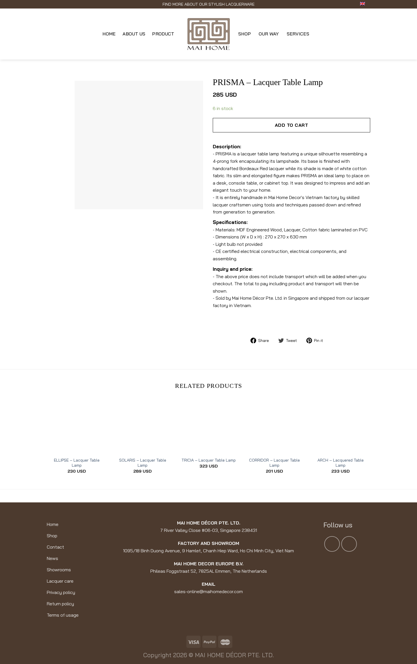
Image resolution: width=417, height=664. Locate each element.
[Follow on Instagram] (349, 544)
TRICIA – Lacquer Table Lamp (209, 460)
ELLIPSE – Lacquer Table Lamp (77, 463)
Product (163, 34)
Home (108, 34)
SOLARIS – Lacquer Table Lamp (142, 463)
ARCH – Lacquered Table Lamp (340, 463)
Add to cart (291, 125)
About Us (134, 34)
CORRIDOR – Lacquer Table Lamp (274, 463)
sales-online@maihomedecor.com (208, 591)
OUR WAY (269, 34)
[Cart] (367, 34)
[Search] (49, 34)
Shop (244, 34)
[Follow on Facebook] (332, 544)
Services (298, 34)
